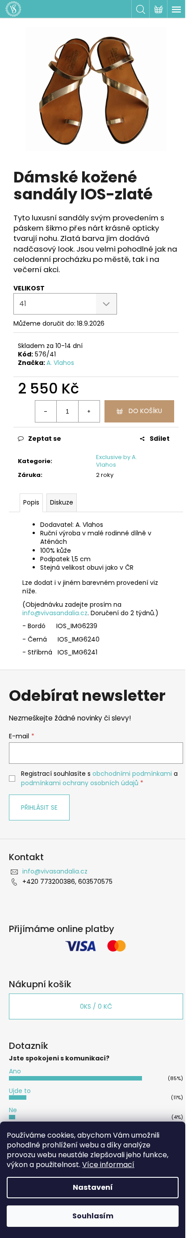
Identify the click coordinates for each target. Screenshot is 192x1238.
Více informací (108, 1164)
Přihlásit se (39, 807)
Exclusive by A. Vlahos (116, 461)
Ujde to (20, 1090)
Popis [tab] (31, 502)
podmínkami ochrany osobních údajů (79, 782)
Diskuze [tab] (61, 502)
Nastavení (93, 1187)
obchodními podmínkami (132, 773)
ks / (96, 1006)
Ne (13, 1110)
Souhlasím (92, 1216)
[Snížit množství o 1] (46, 411)
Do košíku (145, 410)
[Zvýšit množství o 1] (89, 411)
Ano (15, 1071)
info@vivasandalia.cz (55, 613)
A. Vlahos (60, 362)
